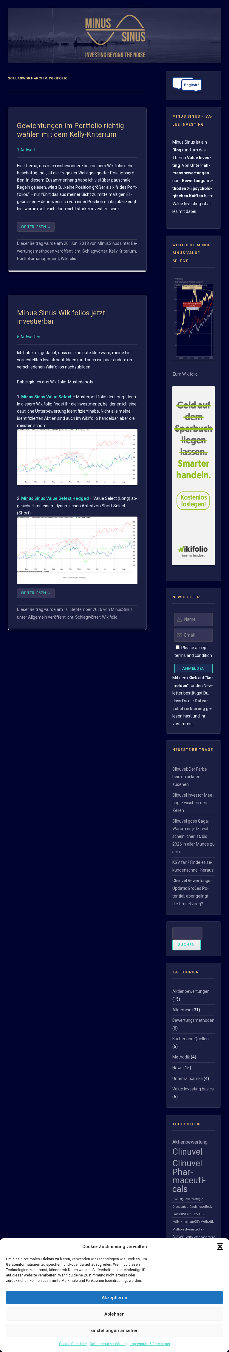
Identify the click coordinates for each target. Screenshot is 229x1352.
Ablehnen (114, 1314)
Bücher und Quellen (190, 1038)
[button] (220, 1247)
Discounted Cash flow (187, 1207)
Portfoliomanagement (38, 258)
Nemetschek (195, 1229)
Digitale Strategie (191, 1199)
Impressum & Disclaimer (150, 1344)
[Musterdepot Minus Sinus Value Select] (193, 359)
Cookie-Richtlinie (73, 1344)
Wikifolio (68, 258)
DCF (175, 1199)
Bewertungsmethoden (193, 1020)
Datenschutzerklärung (108, 1344)
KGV (197, 1222)
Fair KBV (178, 1214)
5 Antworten (28, 336)
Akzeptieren (114, 1297)
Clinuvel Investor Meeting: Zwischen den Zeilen (193, 803)
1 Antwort (26, 150)
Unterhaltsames (187, 1078)
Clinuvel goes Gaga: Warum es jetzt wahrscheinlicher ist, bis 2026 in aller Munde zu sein (193, 836)
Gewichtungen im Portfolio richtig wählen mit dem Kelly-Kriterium (70, 130)
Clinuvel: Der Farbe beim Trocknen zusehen (189, 777)
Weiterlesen (36, 227)
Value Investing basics (193, 1089)
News (177, 1067)
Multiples (179, 1229)
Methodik (181, 1057)
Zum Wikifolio (185, 374)
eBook (207, 1207)
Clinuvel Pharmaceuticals (189, 1176)
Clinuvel (187, 1152)
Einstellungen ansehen (114, 1330)
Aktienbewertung (190, 1142)
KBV (201, 1214)
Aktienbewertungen (191, 991)
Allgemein (37, 617)
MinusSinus (108, 243)
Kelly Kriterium (122, 251)
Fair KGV (191, 1214)
